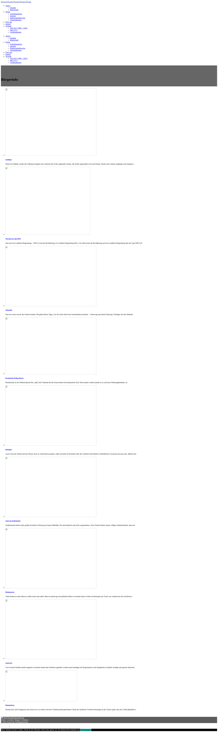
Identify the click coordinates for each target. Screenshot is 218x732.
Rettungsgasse (9, 592)
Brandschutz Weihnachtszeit (14, 378)
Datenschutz (14, 726)
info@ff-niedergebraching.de (13, 718)
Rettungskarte (9, 705)
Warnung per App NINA (13, 239)
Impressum (5, 726)
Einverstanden (85, 730)
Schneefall (8, 310)
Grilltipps (8, 159)
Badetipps (8, 449)
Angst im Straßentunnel (12, 521)
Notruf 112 (8, 663)
